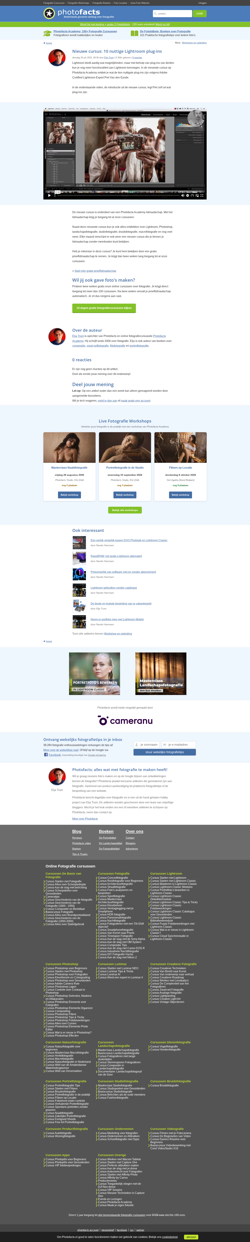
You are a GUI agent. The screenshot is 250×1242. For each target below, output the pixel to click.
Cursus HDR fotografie (111, 914)
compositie (78, 345)
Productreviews (107, 1180)
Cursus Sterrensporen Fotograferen (119, 1062)
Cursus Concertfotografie (113, 877)
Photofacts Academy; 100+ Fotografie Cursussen (85, 31)
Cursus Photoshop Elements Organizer (69, 1008)
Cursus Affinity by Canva (113, 1177)
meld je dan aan (107, 400)
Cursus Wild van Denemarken (64, 1071)
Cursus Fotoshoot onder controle (65, 1100)
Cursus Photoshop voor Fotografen (67, 974)
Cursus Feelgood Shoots (61, 1119)
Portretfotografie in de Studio (125, 467)
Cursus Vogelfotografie (164, 1046)
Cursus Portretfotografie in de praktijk (68, 1094)
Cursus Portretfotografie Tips (63, 1085)
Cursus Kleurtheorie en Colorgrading (68, 977)
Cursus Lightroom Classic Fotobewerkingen (165, 907)
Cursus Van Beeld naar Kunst (168, 971)
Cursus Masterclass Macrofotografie (67, 1052)
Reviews (77, 837)
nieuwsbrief (107, 1230)
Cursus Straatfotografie (112, 886)
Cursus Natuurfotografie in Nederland (68, 1061)
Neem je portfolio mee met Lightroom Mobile (117, 619)
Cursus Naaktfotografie (59, 1113)
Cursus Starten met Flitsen (62, 1088)
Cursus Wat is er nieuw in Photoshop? (68, 1032)
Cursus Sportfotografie (111, 896)
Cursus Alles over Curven (61, 1023)
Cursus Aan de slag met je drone (117, 1168)
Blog (76, 831)
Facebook (55, 755)
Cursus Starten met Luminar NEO (118, 968)
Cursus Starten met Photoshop (64, 971)
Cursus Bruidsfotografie (164, 1085)
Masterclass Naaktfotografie (69, 467)
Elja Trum (109, 57)
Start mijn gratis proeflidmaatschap (95, 270)
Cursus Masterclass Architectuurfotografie (111, 901)
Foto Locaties (120, 3)
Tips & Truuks (80, 854)
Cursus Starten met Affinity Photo (118, 1174)
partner (140, 1230)
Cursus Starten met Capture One (117, 1162)
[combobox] (172, 13)
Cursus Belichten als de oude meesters (121, 1094)
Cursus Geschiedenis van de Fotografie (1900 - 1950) (63, 904)
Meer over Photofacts (85, 818)
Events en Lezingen (110, 1199)
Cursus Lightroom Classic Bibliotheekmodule (165, 919)
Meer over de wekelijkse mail (60, 750)
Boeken (76, 848)
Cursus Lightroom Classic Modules (171, 886)
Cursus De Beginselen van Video (170, 1136)
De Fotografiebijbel (109, 848)
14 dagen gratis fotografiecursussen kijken (104, 308)
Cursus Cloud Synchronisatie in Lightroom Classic (169, 937)
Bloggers (131, 843)
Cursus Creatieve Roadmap (167, 977)
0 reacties (137, 57)
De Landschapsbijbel (110, 843)
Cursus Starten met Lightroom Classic (173, 880)
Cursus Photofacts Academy (115, 1202)
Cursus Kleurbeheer (110, 905)
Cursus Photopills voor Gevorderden (67, 1162)
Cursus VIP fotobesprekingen (63, 1165)
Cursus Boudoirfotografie (61, 1091)
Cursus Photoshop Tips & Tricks (65, 1017)
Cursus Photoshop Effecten (62, 1035)
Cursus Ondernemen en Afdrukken (119, 1136)
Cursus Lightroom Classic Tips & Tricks (174, 902)
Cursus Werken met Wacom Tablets (119, 1159)
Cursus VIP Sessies (110, 1189)
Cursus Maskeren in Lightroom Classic (173, 883)
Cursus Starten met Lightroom (168, 877)
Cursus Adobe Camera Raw (62, 983)
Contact (130, 837)
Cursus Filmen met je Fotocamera (170, 1133)
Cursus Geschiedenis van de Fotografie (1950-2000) (63, 920)
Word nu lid (162, 24)
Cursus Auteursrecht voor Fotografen (120, 1171)
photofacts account (87, 1230)
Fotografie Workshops (78, 3)
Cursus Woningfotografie (61, 1136)
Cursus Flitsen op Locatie (61, 1097)
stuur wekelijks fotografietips (165, 752)
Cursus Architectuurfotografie (115, 883)
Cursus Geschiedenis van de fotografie (69, 899)
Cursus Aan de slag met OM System (119, 942)
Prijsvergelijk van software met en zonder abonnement (123, 571)
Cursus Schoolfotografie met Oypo (118, 1139)
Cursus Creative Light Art (165, 998)
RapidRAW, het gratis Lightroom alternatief (116, 556)
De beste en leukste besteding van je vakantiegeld (121, 603)
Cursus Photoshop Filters (61, 1014)
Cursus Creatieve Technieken (168, 968)
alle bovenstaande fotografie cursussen (121, 1215)
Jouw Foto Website (139, 3)
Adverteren (132, 848)
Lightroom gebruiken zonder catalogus (114, 587)
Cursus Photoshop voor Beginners (66, 968)
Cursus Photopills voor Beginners (66, 1159)
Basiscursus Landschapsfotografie (118, 1053)
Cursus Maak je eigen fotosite (116, 1205)
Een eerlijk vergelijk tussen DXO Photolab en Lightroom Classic (129, 540)
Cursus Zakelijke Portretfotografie (66, 1116)
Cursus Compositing (58, 1011)
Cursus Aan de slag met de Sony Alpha (121, 939)
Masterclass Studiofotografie (115, 1085)
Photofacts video (81, 843)
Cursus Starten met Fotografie (64, 881)
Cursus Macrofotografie (60, 1058)
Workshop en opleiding (194, 42)
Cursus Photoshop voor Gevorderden (68, 980)
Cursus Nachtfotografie (112, 920)
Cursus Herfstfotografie (59, 1055)
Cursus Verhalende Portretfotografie (67, 1103)
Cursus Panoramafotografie (114, 917)
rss (132, 1230)
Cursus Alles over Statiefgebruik (65, 924)
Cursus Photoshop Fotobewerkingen (68, 1020)
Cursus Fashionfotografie (113, 1097)
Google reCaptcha (97, 755)
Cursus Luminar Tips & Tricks (115, 971)
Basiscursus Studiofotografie (115, 1091)
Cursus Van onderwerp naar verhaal (172, 974)
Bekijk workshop (69, 495)
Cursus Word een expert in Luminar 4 (120, 977)
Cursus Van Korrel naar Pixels (116, 932)
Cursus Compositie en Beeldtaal (65, 908)
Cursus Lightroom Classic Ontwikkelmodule (165, 898)
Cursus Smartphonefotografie (115, 929)
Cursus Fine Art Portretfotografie (65, 1122)
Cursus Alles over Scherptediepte (66, 884)
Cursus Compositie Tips (112, 945)
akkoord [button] (191, 1237)
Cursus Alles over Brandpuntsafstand (68, 915)
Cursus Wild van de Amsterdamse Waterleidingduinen (66, 1066)
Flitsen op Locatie (180, 467)
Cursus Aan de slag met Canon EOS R (121, 948)
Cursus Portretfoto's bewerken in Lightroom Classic (169, 892)
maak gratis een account (135, 400)
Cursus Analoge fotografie (166, 992)
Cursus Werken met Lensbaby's (169, 980)
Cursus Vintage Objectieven (167, 1001)
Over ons (134, 831)
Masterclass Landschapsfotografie (118, 1050)
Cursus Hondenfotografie (165, 1049)
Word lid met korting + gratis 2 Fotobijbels (105, 24)
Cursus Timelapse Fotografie (115, 935)
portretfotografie (139, 345)
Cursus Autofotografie (59, 1133)
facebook (122, 1230)
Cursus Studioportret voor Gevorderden (121, 1088)
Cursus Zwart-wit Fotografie (167, 989)
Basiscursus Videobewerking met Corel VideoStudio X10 (170, 1147)
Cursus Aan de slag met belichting (66, 887)
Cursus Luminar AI (109, 974)
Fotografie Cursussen (53, 3)
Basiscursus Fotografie (59, 911)
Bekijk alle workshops (125, 510)
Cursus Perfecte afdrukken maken (118, 1165)
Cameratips (53, 896)
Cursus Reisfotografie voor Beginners (120, 880)
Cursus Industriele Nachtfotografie (118, 951)
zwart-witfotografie (98, 345)
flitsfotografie (117, 345)
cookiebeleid (170, 1237)
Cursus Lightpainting (162, 995)
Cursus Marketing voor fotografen (118, 1133)
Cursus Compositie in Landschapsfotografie (111, 1067)
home (49, 43)
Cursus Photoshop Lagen (61, 986)
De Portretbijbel (107, 837)
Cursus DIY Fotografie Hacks (115, 954)
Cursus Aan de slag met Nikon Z (117, 957)
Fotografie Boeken (102, 3)
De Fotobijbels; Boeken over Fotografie (165, 31)
